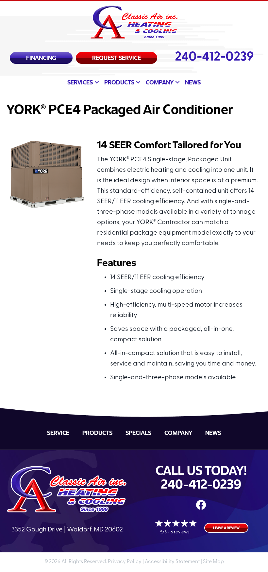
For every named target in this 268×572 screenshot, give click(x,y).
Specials (138, 433)
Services (80, 82)
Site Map (213, 561)
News (193, 82)
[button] (97, 82)
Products (119, 82)
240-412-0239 (214, 57)
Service (58, 433)
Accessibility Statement (172, 561)
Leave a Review (226, 527)
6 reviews (180, 532)
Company (160, 82)
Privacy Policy (125, 561)
